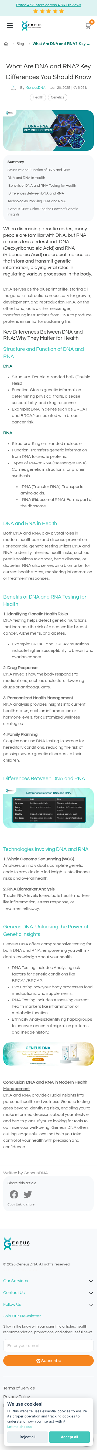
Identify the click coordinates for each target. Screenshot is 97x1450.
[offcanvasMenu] (9, 25)
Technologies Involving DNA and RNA (37, 201)
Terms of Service (19, 1388)
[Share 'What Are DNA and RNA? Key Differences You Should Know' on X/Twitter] (27, 1194)
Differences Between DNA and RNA (36, 193)
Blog (20, 43)
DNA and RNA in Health (26, 178)
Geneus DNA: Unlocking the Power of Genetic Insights (43, 211)
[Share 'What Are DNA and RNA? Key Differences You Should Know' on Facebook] (14, 1194)
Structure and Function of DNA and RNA (39, 170)
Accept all (69, 1437)
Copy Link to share (21, 1204)
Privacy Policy (16, 1397)
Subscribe (51, 1361)
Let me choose (19, 1427)
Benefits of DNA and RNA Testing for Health (42, 186)
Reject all (27, 1437)
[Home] (31, 26)
